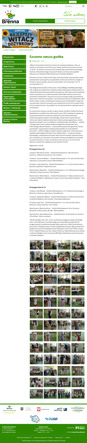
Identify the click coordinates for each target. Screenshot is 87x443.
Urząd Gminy (9, 61)
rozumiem (72, 2)
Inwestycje (8, 76)
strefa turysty (70, 21)
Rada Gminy (8, 66)
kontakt (67, 437)
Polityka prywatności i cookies (43, 437)
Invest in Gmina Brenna (10, 120)
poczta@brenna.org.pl (9, 432)
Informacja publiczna (12, 71)
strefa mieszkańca (40, 21)
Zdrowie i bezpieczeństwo (10, 113)
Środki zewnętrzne (11, 103)
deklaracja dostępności (24, 437)
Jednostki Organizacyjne (9, 81)
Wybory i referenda (11, 108)
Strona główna (9, 50)
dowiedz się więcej (63, 2)
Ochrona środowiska (12, 92)
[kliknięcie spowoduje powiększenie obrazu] (36, 244)
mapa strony (59, 437)
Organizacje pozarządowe (9, 97)
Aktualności (8, 57)
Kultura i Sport (9, 87)
